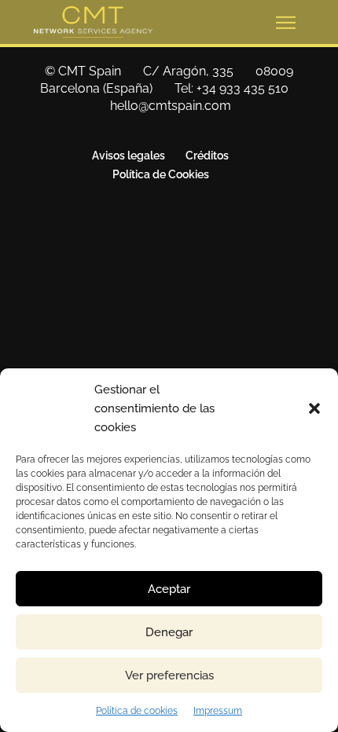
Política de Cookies (160, 174)
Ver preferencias (169, 675)
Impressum (217, 710)
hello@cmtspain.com (170, 105)
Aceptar (169, 589)
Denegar (169, 632)
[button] (314, 408)
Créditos (207, 155)
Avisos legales (128, 155)
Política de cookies (137, 710)
